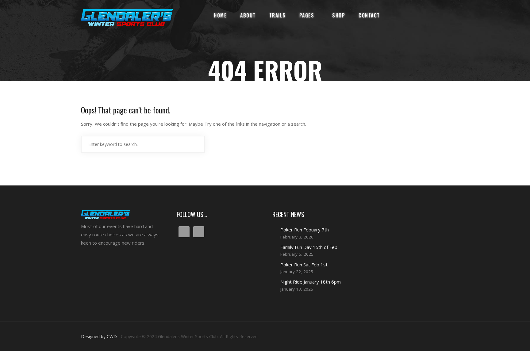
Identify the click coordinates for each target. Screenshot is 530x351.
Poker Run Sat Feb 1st (304, 264)
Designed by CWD (99, 336)
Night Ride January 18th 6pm (310, 282)
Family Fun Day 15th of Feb (308, 247)
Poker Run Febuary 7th (304, 230)
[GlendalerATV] (127, 17)
